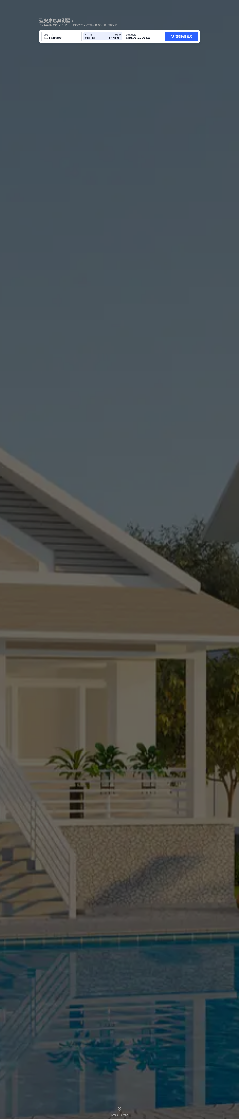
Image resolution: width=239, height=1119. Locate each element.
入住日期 (88, 35)
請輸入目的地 (49, 35)
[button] (220, 4)
